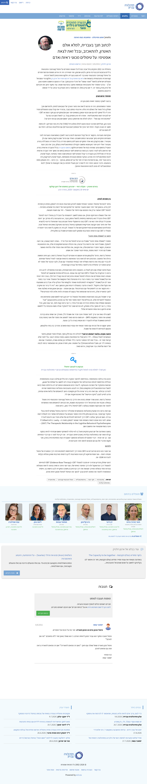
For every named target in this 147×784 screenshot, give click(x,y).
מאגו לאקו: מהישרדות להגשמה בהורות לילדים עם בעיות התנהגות (44, 721)
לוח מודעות (98, 16)
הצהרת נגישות (86, 769)
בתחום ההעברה (65, 147)
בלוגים (125, 16)
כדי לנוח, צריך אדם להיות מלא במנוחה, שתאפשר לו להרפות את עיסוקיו (113, 713)
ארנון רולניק (106, 64)
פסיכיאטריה (51, 480)
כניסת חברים (43, 613)
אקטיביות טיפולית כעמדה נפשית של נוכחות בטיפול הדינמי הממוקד (44, 713)
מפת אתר (50, 769)
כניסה (28, 2)
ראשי (143, 16)
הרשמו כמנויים (75, 64)
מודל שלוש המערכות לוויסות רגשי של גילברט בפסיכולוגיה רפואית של (115, 738)
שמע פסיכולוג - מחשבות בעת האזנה (89, 37)
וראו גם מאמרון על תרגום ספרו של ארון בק (67, 78)
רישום (21, 2)
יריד (79, 16)
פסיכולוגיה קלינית (104, 483)
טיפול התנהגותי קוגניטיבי (65, 480)
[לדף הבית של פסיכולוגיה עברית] (134, 6)
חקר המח (91, 480)
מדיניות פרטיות (62, 769)
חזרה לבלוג (10, 573)
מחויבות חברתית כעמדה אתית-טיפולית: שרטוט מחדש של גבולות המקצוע (42, 729)
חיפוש (3, 2)
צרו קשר (13, 2)
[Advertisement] (76, 680)
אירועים (62, 16)
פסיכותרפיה (100, 480)
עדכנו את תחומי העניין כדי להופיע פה (123, 536)
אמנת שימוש (74, 769)
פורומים (87, 16)
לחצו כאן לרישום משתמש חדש (99, 607)
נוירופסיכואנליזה (81, 480)
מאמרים (134, 16)
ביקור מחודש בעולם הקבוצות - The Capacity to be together (115, 555)
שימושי (71, 16)
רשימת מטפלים (113, 16)
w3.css (79, 775)
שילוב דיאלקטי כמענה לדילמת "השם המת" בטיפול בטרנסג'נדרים (44, 738)
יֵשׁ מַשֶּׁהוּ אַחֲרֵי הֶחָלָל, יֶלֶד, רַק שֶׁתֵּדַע (127, 721)
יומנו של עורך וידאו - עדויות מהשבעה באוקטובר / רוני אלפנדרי (117, 729)
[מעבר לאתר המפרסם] (73, 25)
